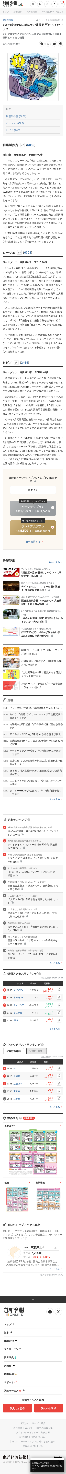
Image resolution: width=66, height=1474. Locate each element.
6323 (27, 252)
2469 (24, 362)
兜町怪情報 (32, 11)
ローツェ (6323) (15, 123)
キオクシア (19, 1005)
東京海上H (19, 997)
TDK (16, 1020)
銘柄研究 (9, 1340)
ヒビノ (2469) (13, 130)
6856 (30, 145)
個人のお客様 (17, 1408)
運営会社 (24, 1423)
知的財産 (45, 1432)
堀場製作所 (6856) (16, 116)
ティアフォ (19, 989)
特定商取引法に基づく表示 (33, 1436)
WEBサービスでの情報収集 (39, 1427)
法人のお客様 (48, 1408)
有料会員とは (33, 541)
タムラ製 (18, 1012)
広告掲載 (17, 1427)
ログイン (33, 490)
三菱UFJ (18, 1083)
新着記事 (18, 11)
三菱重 (17, 1098)
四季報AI (9, 1374)
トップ (6, 11)
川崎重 (17, 1076)
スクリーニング (12, 1349)
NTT (16, 1068)
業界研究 (9, 1357)
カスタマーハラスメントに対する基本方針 (33, 1441)
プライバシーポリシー (27, 1432)
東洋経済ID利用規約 (33, 1446)
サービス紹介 (39, 1423)
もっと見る (54, 562)
